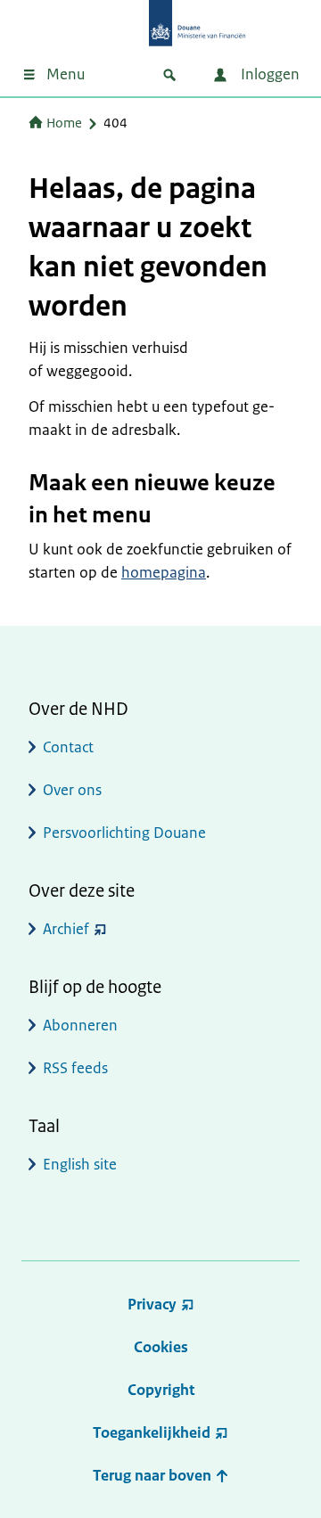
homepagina (163, 572)
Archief (66, 929)
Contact (68, 747)
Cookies (161, 1347)
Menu (65, 74)
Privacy (152, 1304)
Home (64, 122)
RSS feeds (75, 1068)
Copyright (161, 1389)
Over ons (72, 790)
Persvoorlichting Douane (124, 832)
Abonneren (80, 1025)
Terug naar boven (154, 1475)
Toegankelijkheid (151, 1432)
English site (80, 1164)
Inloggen (268, 74)
